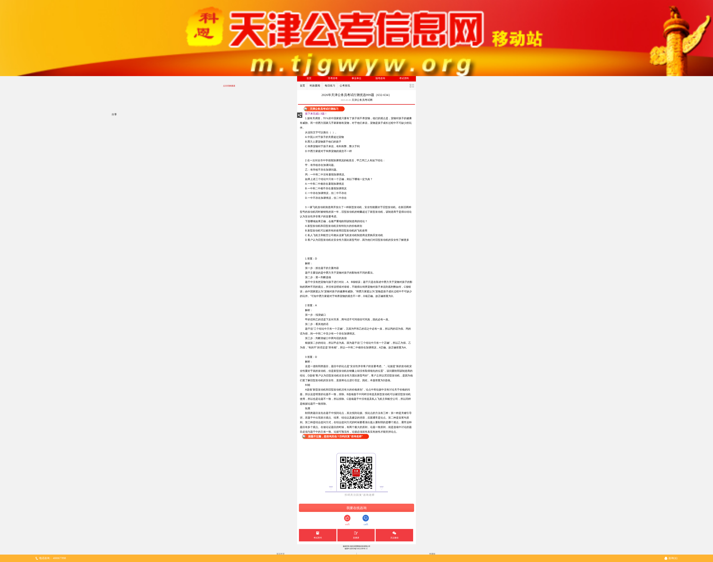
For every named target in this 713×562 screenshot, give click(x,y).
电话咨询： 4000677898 (52, 558)
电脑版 (432, 554)
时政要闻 (315, 85)
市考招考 (333, 78)
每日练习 (330, 85)
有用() (347, 524)
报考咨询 (380, 78)
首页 (309, 78)
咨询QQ (672, 558)
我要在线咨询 (356, 508)
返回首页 (280, 554)
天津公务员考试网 (362, 100)
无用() (365, 524)
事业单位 (356, 78)
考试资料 (404, 78)
